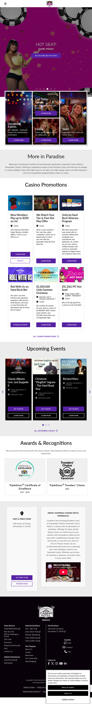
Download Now (20, 325)
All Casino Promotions (44, 336)
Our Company (30, 646)
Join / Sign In (30, 629)
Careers (28, 652)
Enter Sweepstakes (47, 59)
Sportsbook (8, 663)
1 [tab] (36, 89)
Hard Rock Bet (9, 660)
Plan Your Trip (9, 632)
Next (89, 392)
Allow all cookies (68, 687)
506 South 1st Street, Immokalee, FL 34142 (22, 525)
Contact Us (8, 651)
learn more (20, 254)
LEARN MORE (46, 113)
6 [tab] (54, 89)
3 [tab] (44, 89)
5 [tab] (51, 89)
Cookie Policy (52, 683)
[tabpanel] (18, 392)
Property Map (22, 584)
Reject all (68, 693)
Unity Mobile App (31, 638)
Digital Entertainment (12, 657)
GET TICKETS (18, 409)
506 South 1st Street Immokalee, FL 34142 (56, 630)
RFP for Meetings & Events (11, 635)
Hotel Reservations (11, 629)
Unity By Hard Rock (32, 626)
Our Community (31, 658)
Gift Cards (8, 639)
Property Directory (11, 645)
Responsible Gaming (31, 691)
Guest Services (9, 626)
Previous (2, 392)
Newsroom (29, 655)
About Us (28, 649)
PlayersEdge (29, 661)
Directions (8, 642)
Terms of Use (42, 687)
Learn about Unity (31, 632)
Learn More (19, 140)
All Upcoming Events (44, 430)
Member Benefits (31, 635)
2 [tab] (40, 89)
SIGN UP (20, 261)
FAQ (5, 648)
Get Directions (22, 577)
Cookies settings (68, 699)
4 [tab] (47, 89)
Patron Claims (29, 687)
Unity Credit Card (31, 641)
